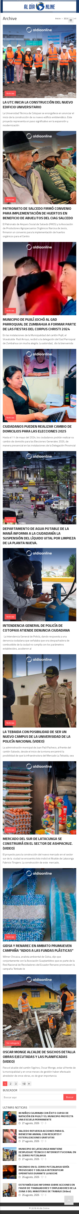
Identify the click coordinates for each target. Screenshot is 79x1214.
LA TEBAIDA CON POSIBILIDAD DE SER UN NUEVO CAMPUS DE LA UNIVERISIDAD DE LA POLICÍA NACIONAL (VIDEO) (36, 736)
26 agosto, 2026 (30, 1177)
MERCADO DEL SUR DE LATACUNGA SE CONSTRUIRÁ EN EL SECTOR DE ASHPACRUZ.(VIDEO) (38, 843)
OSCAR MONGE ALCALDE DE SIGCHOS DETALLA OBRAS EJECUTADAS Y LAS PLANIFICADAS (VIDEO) (39, 1056)
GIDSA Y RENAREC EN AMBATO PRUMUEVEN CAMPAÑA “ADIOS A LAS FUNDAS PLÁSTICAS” (38, 948)
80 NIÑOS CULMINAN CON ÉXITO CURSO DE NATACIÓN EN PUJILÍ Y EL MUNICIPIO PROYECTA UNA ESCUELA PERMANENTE (46, 1116)
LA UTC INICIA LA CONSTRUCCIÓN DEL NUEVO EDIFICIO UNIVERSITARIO (38, 104)
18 (23, 1084)
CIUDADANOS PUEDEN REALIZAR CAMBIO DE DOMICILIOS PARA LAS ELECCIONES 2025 (37, 428)
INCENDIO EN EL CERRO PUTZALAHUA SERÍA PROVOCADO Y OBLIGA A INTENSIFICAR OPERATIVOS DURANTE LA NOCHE (44, 1170)
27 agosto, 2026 (30, 1123)
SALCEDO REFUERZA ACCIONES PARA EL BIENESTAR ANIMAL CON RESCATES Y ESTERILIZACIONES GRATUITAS (41, 1134)
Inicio (58, 18)
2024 (66, 18)
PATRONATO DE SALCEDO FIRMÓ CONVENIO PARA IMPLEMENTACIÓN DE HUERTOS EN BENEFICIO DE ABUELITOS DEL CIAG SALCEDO (38, 213)
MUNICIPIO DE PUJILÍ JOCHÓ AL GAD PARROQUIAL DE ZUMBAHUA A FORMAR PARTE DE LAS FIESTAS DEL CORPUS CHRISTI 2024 (39, 324)
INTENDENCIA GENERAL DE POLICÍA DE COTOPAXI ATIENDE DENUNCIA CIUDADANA (36, 628)
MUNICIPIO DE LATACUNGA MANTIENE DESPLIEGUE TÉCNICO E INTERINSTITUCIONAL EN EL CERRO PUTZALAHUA (47, 1152)
